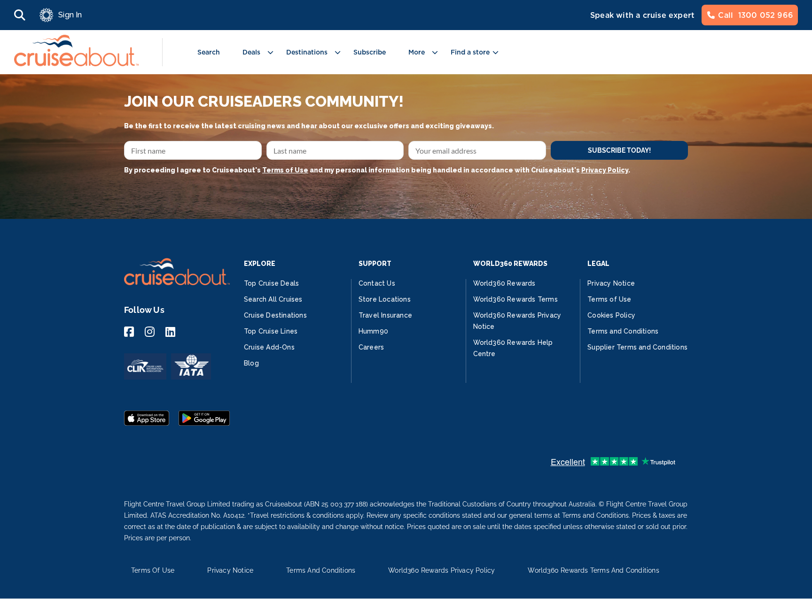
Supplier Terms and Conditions (637, 347)
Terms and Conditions (622, 331)
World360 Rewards (504, 283)
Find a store (470, 52)
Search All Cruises (273, 299)
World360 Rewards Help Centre (513, 348)
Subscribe (369, 52)
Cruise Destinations (275, 315)
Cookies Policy (611, 315)
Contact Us (377, 283)
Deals (251, 52)
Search (208, 52)
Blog (251, 363)
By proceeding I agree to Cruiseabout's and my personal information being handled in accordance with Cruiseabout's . (377, 170)
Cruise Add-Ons (269, 347)
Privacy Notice (611, 283)
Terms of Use (285, 170)
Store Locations (385, 299)
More (416, 52)
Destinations (307, 52)
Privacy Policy (604, 170)
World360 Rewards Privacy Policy (441, 570)
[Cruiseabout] (76, 63)
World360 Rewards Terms (515, 299)
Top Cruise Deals (271, 283)
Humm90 (373, 331)
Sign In (70, 14)
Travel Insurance (385, 315)
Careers (371, 347)
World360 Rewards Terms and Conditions (593, 570)
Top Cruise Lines (270, 331)
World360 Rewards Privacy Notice (517, 320)
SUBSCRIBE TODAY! (619, 150)
